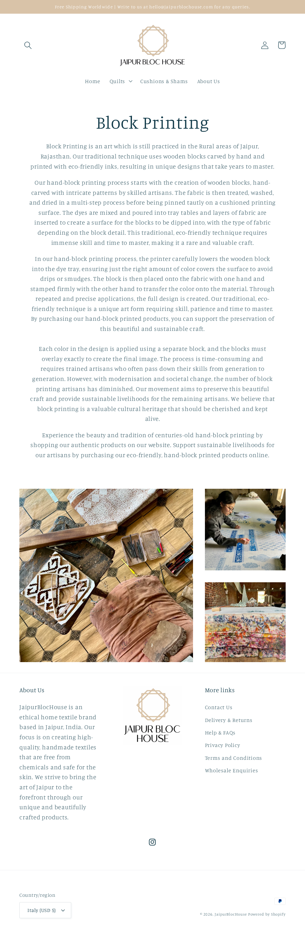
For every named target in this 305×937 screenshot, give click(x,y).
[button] (27, 45)
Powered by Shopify (267, 914)
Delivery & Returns (229, 720)
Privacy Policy (222, 745)
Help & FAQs (220, 732)
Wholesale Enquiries (231, 770)
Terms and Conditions (233, 757)
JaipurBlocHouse (231, 914)
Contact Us (219, 707)
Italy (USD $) (41, 910)
